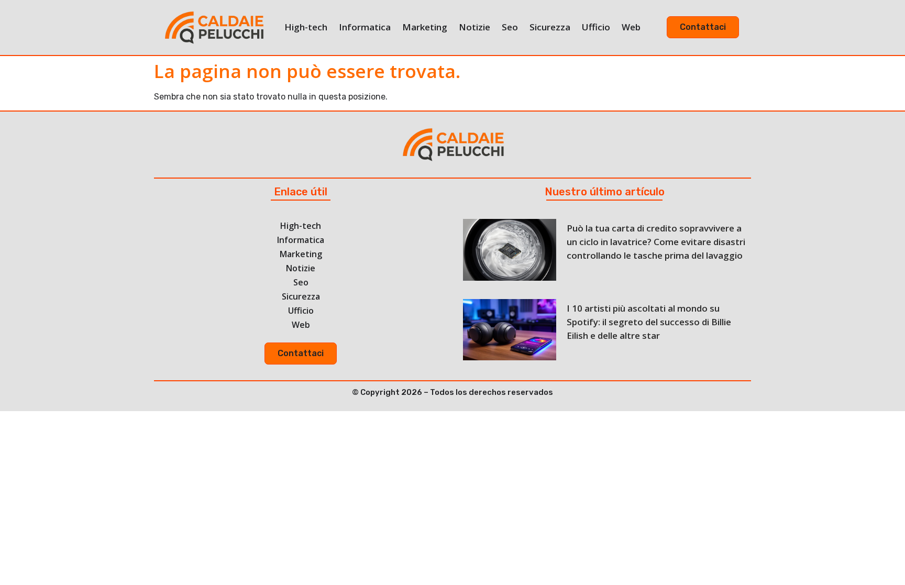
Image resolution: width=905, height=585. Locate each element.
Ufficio (596, 27)
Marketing (424, 27)
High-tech (305, 27)
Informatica (365, 27)
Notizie (474, 27)
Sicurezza (549, 27)
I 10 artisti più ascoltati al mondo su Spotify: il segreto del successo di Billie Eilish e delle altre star (649, 321)
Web (631, 27)
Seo (510, 27)
